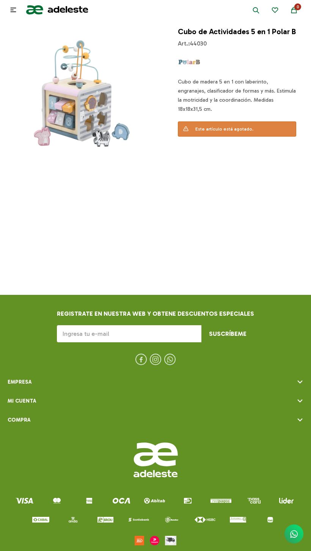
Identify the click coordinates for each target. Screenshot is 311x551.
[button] (256, 9)
